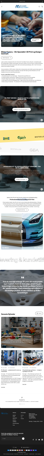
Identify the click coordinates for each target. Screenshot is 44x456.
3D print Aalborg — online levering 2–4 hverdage (16, 336)
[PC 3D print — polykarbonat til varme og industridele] (11, 357)
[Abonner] (23, 438)
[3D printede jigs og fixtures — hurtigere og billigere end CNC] (32, 357)
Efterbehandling (16, 423)
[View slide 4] (24, 404)
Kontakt (22, 418)
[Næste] (42, 1)
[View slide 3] (23, 299)
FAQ (21, 416)
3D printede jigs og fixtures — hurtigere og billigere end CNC (32, 370)
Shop (14, 425)
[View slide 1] (20, 299)
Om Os (22, 415)
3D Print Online (14, 416)
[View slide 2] (22, 299)
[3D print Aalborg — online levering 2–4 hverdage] (22, 332)
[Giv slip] (22, 231)
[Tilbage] (1, 1)
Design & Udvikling (14, 421)
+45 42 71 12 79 (22, 1)
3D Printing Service (15, 418)
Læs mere (4, 345)
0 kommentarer (13, 333)
